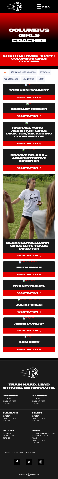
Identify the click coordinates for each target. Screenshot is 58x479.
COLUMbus (39, 396)
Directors (45, 71)
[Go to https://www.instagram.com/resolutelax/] (41, 462)
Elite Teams (7, 399)
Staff (46, 55)
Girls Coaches (11, 78)
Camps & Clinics (9, 401)
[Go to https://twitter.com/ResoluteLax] (29, 462)
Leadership (28, 78)
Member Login (17, 453)
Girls (36, 430)
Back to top (30, 453)
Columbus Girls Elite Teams (43, 433)
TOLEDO (37, 413)
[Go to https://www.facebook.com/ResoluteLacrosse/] (17, 462)
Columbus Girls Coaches (23, 71)
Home (32, 55)
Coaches (6, 403)
